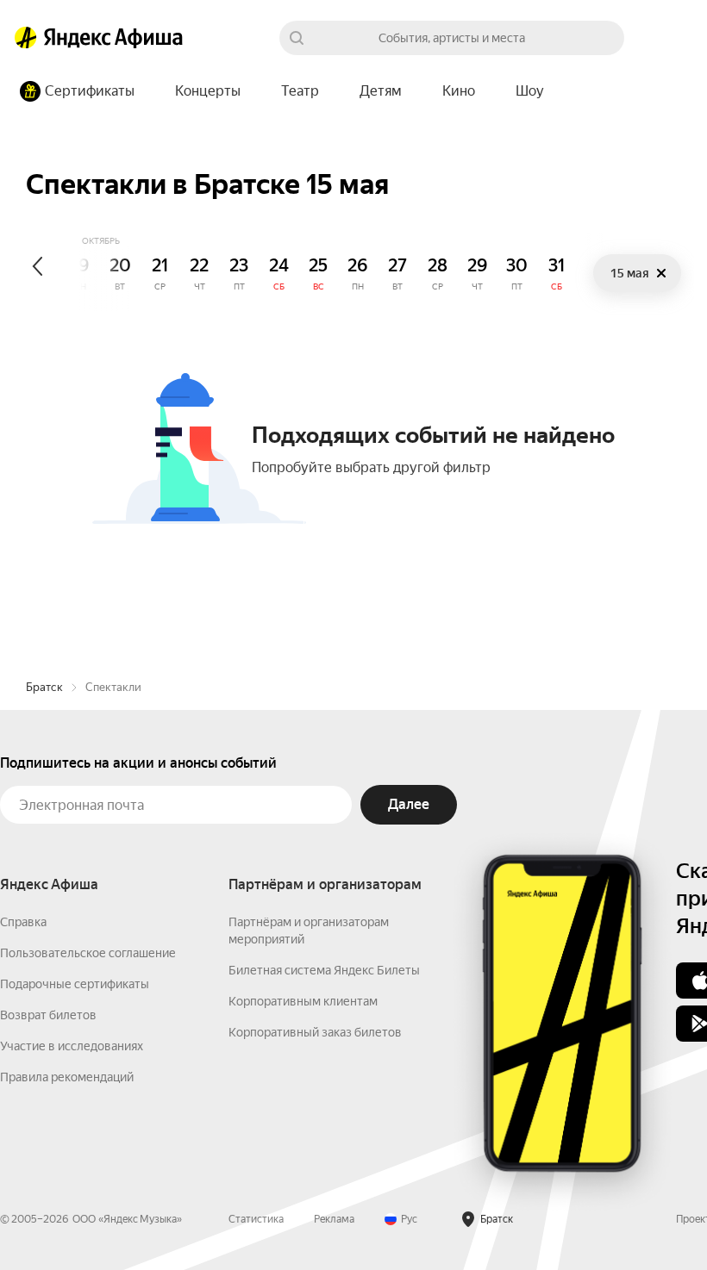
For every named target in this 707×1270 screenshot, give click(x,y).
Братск (44, 687)
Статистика (256, 1219)
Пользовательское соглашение (88, 953)
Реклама (334, 1219)
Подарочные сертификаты (74, 984)
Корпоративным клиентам (303, 1001)
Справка (23, 922)
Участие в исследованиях (71, 1046)
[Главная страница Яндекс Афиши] (26, 38)
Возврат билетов (48, 1015)
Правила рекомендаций (67, 1077)
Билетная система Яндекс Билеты (324, 970)
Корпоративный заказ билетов (315, 1032)
